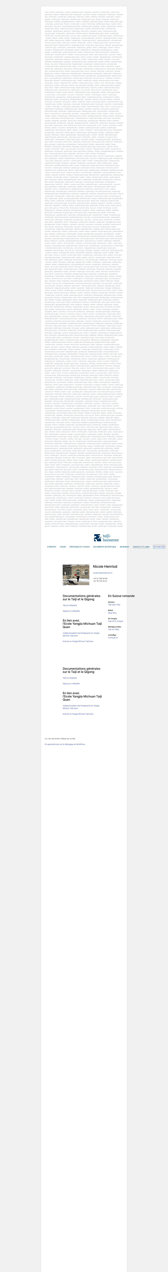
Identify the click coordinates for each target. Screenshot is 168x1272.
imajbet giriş (81, 47)
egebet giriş (58, 368)
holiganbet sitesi (65, 83)
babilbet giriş (67, 78)
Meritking (102, 121)
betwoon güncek (97, 455)
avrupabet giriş (56, 52)
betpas (109, 36)
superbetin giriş (116, 62)
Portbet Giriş (49, 491)
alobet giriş (49, 24)
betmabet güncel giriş (108, 502)
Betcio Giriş (82, 125)
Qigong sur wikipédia (71, 611)
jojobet (80, 80)
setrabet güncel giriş (82, 205)
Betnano (100, 335)
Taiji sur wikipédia (70, 605)
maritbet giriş (70, 196)
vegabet (88, 481)
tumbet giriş (58, 377)
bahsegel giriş (59, 182)
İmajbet (79, 187)
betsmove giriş (58, 401)
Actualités (159, 546)
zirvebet (88, 28)
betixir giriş (112, 439)
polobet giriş (49, 443)
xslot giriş (81, 224)
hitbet (100, 474)
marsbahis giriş (75, 19)
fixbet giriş (100, 71)
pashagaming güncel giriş (95, 420)
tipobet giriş (63, 267)
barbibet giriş (73, 373)
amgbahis (59, 415)
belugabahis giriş (90, 248)
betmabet (81, 453)
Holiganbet (55, 121)
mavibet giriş (56, 146)
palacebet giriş (62, 137)
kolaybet (48, 19)
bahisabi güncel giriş (99, 436)
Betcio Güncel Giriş (102, 52)
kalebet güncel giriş (79, 451)
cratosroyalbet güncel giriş (71, 26)
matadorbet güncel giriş (54, 248)
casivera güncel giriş (87, 238)
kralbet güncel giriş (106, 85)
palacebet (77, 326)
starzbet (73, 43)
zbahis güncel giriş (96, 21)
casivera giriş (61, 382)
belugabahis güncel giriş (90, 297)
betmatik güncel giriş (67, 118)
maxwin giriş (117, 243)
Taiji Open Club (114, 605)
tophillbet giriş (58, 31)
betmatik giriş (49, 76)
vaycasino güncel (116, 106)
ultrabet (110, 47)
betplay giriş (49, 73)
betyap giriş (109, 323)
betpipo (107, 144)
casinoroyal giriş (50, 123)
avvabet (61, 241)
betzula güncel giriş (98, 142)
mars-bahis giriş (80, 85)
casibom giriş (114, 12)
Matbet (71, 85)
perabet (47, 52)
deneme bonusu (114, 43)
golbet (61, 385)
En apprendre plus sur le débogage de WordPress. (65, 744)
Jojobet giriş (49, 85)
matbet (106, 21)
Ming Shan (112, 613)
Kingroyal (69, 175)
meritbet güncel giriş (77, 356)
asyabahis (88, 514)
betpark (109, 99)
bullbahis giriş (69, 290)
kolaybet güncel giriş (94, 97)
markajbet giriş (87, 255)
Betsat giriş (72, 203)
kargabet (78, 349)
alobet (95, 47)
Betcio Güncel (96, 90)
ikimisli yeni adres (58, 524)
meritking (94, 17)
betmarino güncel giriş (88, 146)
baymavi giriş (74, 507)
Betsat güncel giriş (98, 28)
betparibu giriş (102, 248)
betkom (65, 177)
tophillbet (84, 422)
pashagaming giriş (70, 179)
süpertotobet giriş (106, 175)
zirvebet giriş (82, 66)
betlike (47, 201)
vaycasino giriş (50, 33)
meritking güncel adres (68, 80)
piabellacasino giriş (109, 31)
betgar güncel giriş (82, 87)
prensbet (118, 113)
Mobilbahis (114, 361)
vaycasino (86, 14)
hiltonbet (96, 99)
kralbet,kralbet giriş (76, 217)
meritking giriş (96, 95)
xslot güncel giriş (99, 187)
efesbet (93, 14)
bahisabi (117, 71)
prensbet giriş (58, 356)
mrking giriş (58, 69)
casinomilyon (78, 248)
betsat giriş (110, 17)
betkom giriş (67, 142)
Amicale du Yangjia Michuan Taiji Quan (78, 641)
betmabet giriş (93, 62)
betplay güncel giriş (95, 118)
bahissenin (54, 241)
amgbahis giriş (50, 130)
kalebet (56, 85)
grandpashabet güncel (98, 236)
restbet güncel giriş (71, 524)
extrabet (107, 356)
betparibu (86, 304)
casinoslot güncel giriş (111, 87)
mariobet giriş (69, 50)
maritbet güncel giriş (108, 408)
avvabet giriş (64, 99)
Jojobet (66, 184)
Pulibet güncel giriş (109, 422)
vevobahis (88, 99)
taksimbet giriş (69, 401)
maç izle (103, 99)
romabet (67, 12)
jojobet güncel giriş (97, 165)
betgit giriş (103, 201)
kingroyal (55, 175)
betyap (47, 64)
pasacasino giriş (50, 514)
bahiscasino (116, 316)
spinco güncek (54, 208)
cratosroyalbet (61, 95)
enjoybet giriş (109, 156)
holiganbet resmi (50, 170)
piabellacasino (118, 36)
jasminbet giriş (85, 344)
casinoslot (80, 486)
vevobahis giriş (54, 236)
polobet (112, 347)
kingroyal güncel (64, 45)
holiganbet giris (59, 406)
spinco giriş (49, 161)
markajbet (96, 26)
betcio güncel (88, 187)
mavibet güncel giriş (52, 486)
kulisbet (60, 290)
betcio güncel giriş (51, 111)
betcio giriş (64, 85)
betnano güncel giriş (81, 335)
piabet (61, 38)
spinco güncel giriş (101, 54)
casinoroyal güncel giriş (53, 43)
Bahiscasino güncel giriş (57, 488)
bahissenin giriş (51, 47)
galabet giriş (100, 144)
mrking (83, 57)
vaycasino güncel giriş (110, 399)
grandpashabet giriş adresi (75, 241)
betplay (81, 109)
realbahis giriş (92, 59)
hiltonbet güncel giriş (89, 286)
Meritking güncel (107, 50)
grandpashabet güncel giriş (63, 165)
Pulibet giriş (68, 462)
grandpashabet (91, 76)
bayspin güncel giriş (105, 231)
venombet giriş (50, 229)
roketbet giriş (100, 210)
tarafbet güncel (50, 92)
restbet (87, 17)
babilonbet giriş (97, 349)
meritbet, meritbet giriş (62, 476)
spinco (51, 87)
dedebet (71, 54)
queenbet (98, 462)
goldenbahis (95, 92)
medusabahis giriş (94, 212)
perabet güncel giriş (77, 472)
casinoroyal (89, 224)
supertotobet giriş (93, 106)
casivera (65, 333)
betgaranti (67, 59)
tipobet (78, 21)
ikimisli (109, 121)
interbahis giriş (118, 158)
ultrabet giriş (102, 14)
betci (99, 406)
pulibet (84, 161)
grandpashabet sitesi (107, 486)
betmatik (57, 80)
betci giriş (87, 217)
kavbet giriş (109, 71)
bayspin (120, 526)
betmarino (67, 31)
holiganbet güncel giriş (82, 92)
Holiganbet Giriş (110, 524)
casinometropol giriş (105, 184)
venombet (84, 139)
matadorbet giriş (105, 57)
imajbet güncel (86, 50)
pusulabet (67, 62)
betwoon (57, 255)
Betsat (47, 113)
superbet (94, 231)
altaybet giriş (97, 179)
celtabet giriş (49, 54)
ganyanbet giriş (117, 45)
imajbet (67, 71)
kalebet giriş (49, 165)
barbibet (58, 472)
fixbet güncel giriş (65, 64)
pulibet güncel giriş (101, 196)
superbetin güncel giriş (115, 102)
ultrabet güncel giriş (110, 38)
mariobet (49, 262)
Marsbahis (81, 191)
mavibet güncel (110, 182)
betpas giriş (58, 161)
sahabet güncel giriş (86, 83)
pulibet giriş (112, 95)
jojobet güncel (69, 385)
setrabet (98, 19)
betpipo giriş (58, 363)
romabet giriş (62, 17)
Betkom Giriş (64, 208)
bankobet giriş (95, 502)
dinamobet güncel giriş (100, 368)
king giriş (58, 300)
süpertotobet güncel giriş (88, 380)
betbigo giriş (49, 406)
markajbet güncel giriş (113, 222)
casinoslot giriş (82, 144)
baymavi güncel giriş (112, 380)
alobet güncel (98, 189)
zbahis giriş (49, 83)
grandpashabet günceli (103, 500)
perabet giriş (85, 168)
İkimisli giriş (97, 399)
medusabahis (71, 47)
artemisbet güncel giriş (52, 257)
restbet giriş (111, 14)
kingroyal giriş (79, 28)
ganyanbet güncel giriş (83, 425)
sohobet (96, 57)
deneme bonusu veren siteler (109, 80)
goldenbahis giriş (77, 12)
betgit (88, 102)
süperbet (108, 45)
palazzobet (111, 411)
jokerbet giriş (114, 109)
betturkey (110, 236)
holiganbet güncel (81, 118)
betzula (56, 14)
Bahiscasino (76, 286)
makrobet (109, 203)
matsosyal (104, 271)
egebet (117, 66)
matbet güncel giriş (66, 14)
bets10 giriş (85, 31)
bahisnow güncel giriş (61, 293)
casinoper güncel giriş (102, 311)
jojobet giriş (59, 12)
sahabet (67, 38)
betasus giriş (66, 113)
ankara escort (89, 276)
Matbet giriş (78, 14)
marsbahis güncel (82, 33)
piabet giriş (55, 135)
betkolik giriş (72, 125)
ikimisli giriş (53, 17)
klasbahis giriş (107, 163)
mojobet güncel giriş (68, 257)
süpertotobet (49, 109)
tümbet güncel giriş (87, 104)
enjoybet (89, 149)
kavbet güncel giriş (90, 156)
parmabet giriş (112, 64)
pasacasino (99, 234)
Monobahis (86, 326)
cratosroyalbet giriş (87, 38)
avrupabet (96, 385)
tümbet (67, 422)
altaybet (47, 149)
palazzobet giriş (58, 238)
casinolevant (49, 392)
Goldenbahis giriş (67, 403)
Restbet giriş (85, 411)
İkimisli (93, 326)
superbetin (80, 288)
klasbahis (107, 59)
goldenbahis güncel (76, 295)
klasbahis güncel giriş (96, 33)
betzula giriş (60, 33)
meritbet (84, 59)
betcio (100, 31)
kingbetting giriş (85, 436)
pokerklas (89, 252)
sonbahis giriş (111, 128)
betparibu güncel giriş (100, 43)
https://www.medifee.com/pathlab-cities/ (59, 156)
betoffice (62, 175)
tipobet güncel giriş (74, 111)
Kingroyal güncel (62, 467)
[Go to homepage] (106, 537)
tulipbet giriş (107, 73)
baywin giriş (72, 121)
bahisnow (66, 161)
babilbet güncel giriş (103, 24)
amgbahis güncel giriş (89, 36)
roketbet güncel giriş (95, 300)
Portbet (90, 161)
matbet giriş (56, 19)
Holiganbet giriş (114, 161)
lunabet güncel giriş (78, 76)
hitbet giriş (80, 17)
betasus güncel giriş (73, 139)
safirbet (93, 137)
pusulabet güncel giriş (56, 71)
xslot (102, 83)
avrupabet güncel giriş (103, 139)
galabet (89, 47)
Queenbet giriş (61, 130)
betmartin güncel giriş (67, 87)
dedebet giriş (58, 125)
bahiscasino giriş (117, 495)
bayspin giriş (72, 413)
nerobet (103, 26)
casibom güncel (69, 132)
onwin (99, 125)
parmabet (76, 172)
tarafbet (51, 40)
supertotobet (111, 26)
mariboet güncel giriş (73, 97)
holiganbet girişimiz (68, 21)
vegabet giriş (106, 443)
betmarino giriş (51, 104)
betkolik (71, 92)
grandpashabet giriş (104, 76)
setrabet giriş (102, 36)
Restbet (66, 24)
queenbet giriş (50, 498)
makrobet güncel (88, 323)
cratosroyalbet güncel (98, 102)
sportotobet (55, 149)
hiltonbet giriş (109, 83)
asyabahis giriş (98, 229)
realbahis (118, 83)
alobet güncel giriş (75, 116)
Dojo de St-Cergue (115, 621)
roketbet (95, 356)
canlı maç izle (85, 90)
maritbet (73, 316)
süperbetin (48, 189)
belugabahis (104, 170)
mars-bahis (95, 507)
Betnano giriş (59, 40)
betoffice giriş (83, 245)
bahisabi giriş (117, 130)
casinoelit (88, 321)
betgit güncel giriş (78, 189)
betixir (116, 50)
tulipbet (94, 370)
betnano (119, 26)
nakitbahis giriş (87, 73)
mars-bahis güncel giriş (103, 191)
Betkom (55, 38)
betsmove (86, 302)
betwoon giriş (49, 220)
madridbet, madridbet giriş (53, 62)
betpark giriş (49, 69)
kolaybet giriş (91, 125)
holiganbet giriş (58, 50)
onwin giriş (115, 59)
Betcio (107, 33)
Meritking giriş (92, 132)
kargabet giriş (85, 165)
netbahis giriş (49, 139)
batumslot (96, 109)
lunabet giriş (114, 19)
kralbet (52, 12)
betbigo (65, 441)
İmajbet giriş (96, 50)
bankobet (90, 85)
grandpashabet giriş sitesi (62, 427)
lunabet (83, 106)
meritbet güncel (108, 97)
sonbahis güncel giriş (99, 481)
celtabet (74, 102)
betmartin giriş (84, 208)
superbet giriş (96, 460)
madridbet (64, 420)
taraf (65, 125)
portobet (101, 132)
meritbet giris (75, 24)
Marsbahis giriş (88, 342)
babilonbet (86, 394)
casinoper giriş (97, 220)
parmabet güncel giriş (84, 215)
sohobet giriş (97, 321)
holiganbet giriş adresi (61, 288)
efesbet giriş (81, 43)
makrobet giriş (88, 69)
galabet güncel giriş (116, 170)
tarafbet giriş (104, 12)
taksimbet (101, 17)
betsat (57, 28)
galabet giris (69, 229)
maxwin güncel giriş (70, 269)
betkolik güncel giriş (102, 238)
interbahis (92, 222)
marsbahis (95, 12)
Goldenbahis (109, 66)
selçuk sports (99, 45)
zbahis (112, 113)
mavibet (89, 57)
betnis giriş (106, 309)
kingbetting (76, 411)
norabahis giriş (78, 78)
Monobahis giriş (92, 474)
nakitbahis (85, 21)
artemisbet (98, 224)
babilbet (75, 83)
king (92, 19)
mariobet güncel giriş (62, 36)
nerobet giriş (61, 47)
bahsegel (112, 123)
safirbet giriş (49, 394)
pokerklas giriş (85, 198)
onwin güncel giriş (62, 366)
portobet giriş (58, 24)
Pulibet (56, 87)
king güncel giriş (111, 137)
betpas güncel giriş (116, 21)
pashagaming (60, 97)
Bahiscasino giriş (116, 238)
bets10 (66, 222)
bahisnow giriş (115, 302)
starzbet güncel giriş (81, 175)
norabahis (96, 250)
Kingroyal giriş (68, 212)
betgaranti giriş (62, 170)
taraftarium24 (58, 57)
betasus (117, 47)
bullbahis (116, 121)
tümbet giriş (105, 109)
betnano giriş (101, 146)
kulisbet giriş (59, 109)
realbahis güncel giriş (89, 111)
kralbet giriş (65, 19)
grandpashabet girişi (108, 151)
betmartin (59, 184)
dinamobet (75, 146)
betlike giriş (58, 328)
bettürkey (68, 307)
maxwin (104, 95)
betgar (113, 227)
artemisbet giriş (58, 250)
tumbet (81, 177)
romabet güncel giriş (89, 40)
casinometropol (118, 104)
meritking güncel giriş (58, 342)
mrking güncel (85, 340)
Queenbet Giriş (50, 97)
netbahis (48, 264)
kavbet (64, 92)
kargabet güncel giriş (72, 238)
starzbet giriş (62, 187)
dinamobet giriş (61, 191)
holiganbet (87, 12)
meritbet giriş (85, 19)
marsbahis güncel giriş (79, 62)
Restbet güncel (105, 495)
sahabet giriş (49, 28)
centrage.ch (113, 637)
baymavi (93, 208)
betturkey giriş (78, 69)
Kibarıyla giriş (89, 316)
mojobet (70, 349)
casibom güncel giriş (69, 52)
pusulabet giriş (107, 90)
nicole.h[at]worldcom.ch (102, 573)
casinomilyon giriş (92, 427)
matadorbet (79, 95)
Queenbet (105, 19)
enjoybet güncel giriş (112, 165)
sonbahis (87, 293)
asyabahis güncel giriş (71, 57)
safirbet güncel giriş (110, 318)
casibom (118, 17)
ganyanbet (62, 354)
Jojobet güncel (50, 467)
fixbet (47, 12)
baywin (120, 260)
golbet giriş (48, 14)
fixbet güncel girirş (62, 453)
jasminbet (49, 177)
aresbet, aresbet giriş (95, 347)
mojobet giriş (116, 500)
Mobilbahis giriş (64, 194)
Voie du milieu (113, 629)
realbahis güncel (100, 69)
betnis (68, 526)
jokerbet (91, 144)
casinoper (70, 123)
